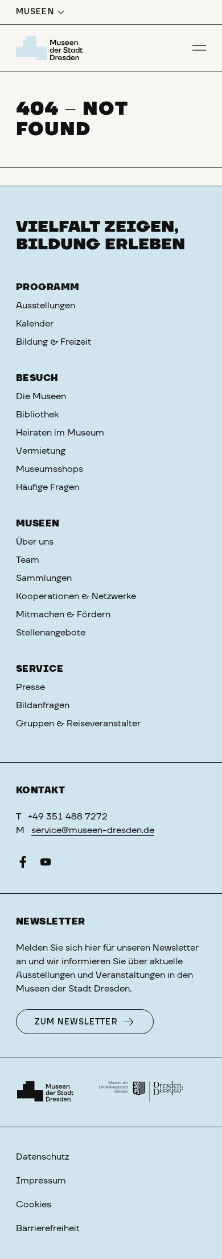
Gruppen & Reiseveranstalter (78, 723)
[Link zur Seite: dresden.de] (141, 1092)
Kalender (35, 323)
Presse (30, 687)
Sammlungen (44, 578)
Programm (48, 287)
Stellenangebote (50, 632)
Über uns (35, 541)
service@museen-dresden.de (92, 830)
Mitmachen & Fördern (63, 614)
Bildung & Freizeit (53, 341)
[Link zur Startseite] (51, 48)
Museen (38, 523)
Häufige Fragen (47, 487)
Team (27, 559)
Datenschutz (42, 1156)
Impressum (41, 1180)
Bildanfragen (42, 705)
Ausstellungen (45, 305)
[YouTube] (45, 864)
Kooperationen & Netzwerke (76, 596)
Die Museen (41, 396)
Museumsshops (49, 469)
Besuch (37, 378)
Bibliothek (37, 414)
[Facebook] (23, 864)
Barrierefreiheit (48, 1228)
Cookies (33, 1204)
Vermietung (40, 450)
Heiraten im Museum (60, 432)
